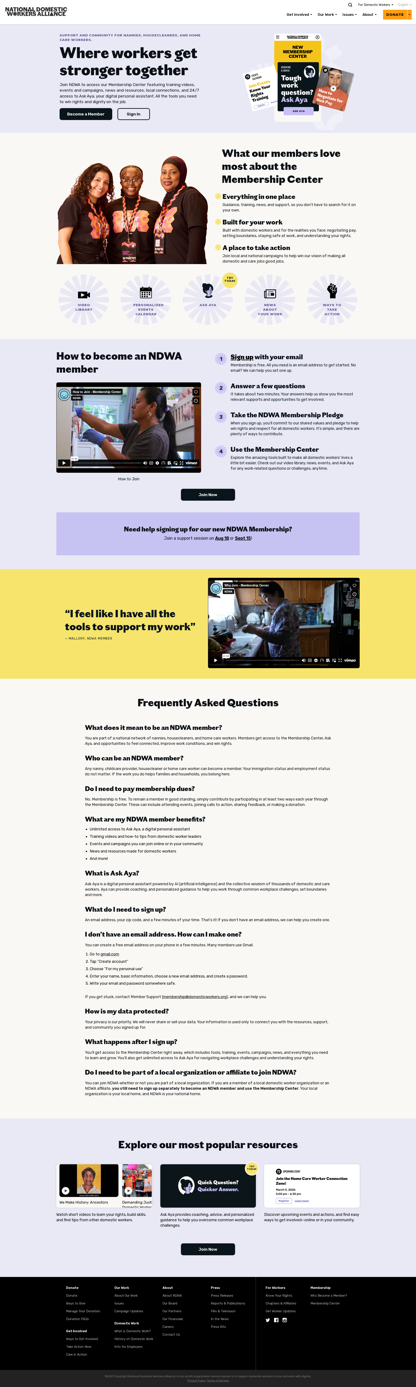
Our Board (169, 1303)
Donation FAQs (77, 1319)
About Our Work (126, 1296)
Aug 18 (222, 538)
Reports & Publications (228, 1303)
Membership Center (325, 1303)
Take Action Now (78, 1347)
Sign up (242, 356)
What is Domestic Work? (132, 1331)
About (367, 14)
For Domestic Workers (374, 5)
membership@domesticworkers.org (194, 996)
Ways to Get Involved (82, 1339)
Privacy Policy (196, 1380)
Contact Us (171, 1335)
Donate (395, 15)
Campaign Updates (128, 1311)
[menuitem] (402, 5)
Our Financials (172, 1319)
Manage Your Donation (83, 1311)
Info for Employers (128, 1347)
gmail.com (110, 954)
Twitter (268, 1320)
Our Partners (171, 1311)
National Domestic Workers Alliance (31, 3)
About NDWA (172, 1296)
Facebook (276, 1320)
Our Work (326, 14)
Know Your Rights (279, 1296)
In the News (220, 1319)
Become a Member (86, 114)
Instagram (285, 1320)
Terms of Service (218, 1380)
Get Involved (298, 14)
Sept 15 (243, 538)
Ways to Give (75, 1303)
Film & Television (223, 1311)
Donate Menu (409, 14)
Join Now (208, 494)
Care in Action (76, 1354)
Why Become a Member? (328, 1296)
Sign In (133, 114)
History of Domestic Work (133, 1339)
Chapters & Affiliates (281, 1303)
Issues (348, 14)
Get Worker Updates (281, 1311)
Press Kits (218, 1327)
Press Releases (222, 1296)
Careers (168, 1327)
